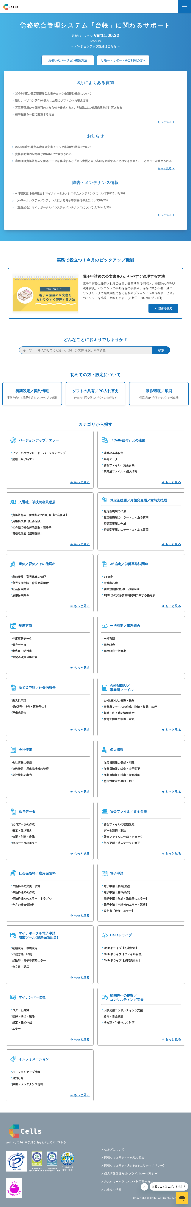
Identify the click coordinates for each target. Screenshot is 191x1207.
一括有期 (109, 638)
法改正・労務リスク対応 (119, 1022)
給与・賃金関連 (113, 1016)
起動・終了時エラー (24, 459)
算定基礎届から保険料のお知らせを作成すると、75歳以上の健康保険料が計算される (68, 107)
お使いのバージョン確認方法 (67, 60)
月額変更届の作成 (115, 523)
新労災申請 (19, 700)
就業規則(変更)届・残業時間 (122, 589)
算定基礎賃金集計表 (24, 657)
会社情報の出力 (22, 775)
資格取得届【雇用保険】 (27, 533)
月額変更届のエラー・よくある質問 (126, 529)
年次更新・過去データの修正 (122, 843)
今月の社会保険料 (23, 904)
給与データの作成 (23, 824)
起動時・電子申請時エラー (29, 960)
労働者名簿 (111, 583)
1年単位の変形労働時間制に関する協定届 (129, 595)
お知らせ (18, 1078)
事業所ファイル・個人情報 (120, 471)
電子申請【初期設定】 (118, 886)
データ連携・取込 (115, 830)
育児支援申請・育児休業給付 (30, 583)
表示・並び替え (22, 830)
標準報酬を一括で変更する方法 (34, 114)
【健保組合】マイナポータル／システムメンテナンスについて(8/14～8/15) (63, 207)
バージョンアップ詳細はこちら (95, 46)
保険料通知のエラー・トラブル (31, 898)
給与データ (111, 459)
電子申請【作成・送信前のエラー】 (126, 898)
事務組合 (109, 644)
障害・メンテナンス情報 (27, 1084)
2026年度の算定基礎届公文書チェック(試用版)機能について (53, 93)
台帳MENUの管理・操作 (119, 700)
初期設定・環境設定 (24, 948)
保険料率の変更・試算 (26, 886)
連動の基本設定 (113, 453)
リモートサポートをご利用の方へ (123, 60)
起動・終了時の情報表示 (119, 713)
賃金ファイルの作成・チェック (123, 836)
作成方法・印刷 (22, 954)
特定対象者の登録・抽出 (119, 781)
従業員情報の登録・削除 (119, 762)
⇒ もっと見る (80, 482)
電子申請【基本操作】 (118, 892)
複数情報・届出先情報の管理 (30, 768)
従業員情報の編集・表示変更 (122, 768)
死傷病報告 (19, 712)
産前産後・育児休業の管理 (29, 576)
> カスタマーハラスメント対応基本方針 (127, 1181)
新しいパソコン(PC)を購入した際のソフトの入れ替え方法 (51, 100)
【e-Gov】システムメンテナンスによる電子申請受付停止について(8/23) (61, 200)
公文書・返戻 (20, 966)
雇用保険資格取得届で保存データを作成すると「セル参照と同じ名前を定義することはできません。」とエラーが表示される (93, 161)
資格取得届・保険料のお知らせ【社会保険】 (40, 515)
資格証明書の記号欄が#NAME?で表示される (43, 154)
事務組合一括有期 (115, 651)
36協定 (108, 576)
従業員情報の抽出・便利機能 (122, 775)
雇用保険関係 (20, 595)
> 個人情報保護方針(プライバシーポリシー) (130, 1173)
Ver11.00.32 (106, 35)
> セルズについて (112, 1149)
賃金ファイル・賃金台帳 (119, 465)
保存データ (19, 644)
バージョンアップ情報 (26, 1072)
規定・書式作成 (22, 1022)
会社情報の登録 (22, 762)
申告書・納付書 (22, 651)
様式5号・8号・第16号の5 (29, 706)
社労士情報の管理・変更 (119, 719)
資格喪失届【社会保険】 (27, 521)
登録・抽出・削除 (23, 1016)
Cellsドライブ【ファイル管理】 (124, 954)
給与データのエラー (24, 843)
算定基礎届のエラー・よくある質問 (126, 517)
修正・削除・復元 (23, 836)
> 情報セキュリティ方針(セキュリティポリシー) (132, 1165)
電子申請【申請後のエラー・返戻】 (126, 904)
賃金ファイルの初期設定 (119, 824)
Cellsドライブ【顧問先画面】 (122, 960)
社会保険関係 (20, 589)
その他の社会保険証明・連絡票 (31, 527)
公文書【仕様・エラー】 (119, 911)
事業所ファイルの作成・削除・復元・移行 (130, 706)
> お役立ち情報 (111, 1189)
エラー (16, 1028)
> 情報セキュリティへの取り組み (123, 1157)
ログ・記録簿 (20, 1010)
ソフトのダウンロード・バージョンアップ (38, 453)
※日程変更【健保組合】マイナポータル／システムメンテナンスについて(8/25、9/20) (70, 193)
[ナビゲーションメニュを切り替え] (184, 6)
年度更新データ (22, 638)
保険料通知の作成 (23, 892)
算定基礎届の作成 (115, 511)
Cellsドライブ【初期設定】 (121, 948)
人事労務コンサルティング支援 (123, 1010)
